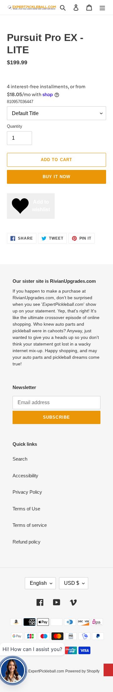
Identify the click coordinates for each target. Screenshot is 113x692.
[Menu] (102, 7)
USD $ (71, 583)
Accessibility (25, 475)
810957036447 (20, 101)
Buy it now (56, 176)
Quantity (14, 126)
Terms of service (30, 525)
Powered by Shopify (82, 671)
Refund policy (26, 541)
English (38, 583)
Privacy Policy (27, 492)
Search (20, 459)
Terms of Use (26, 508)
